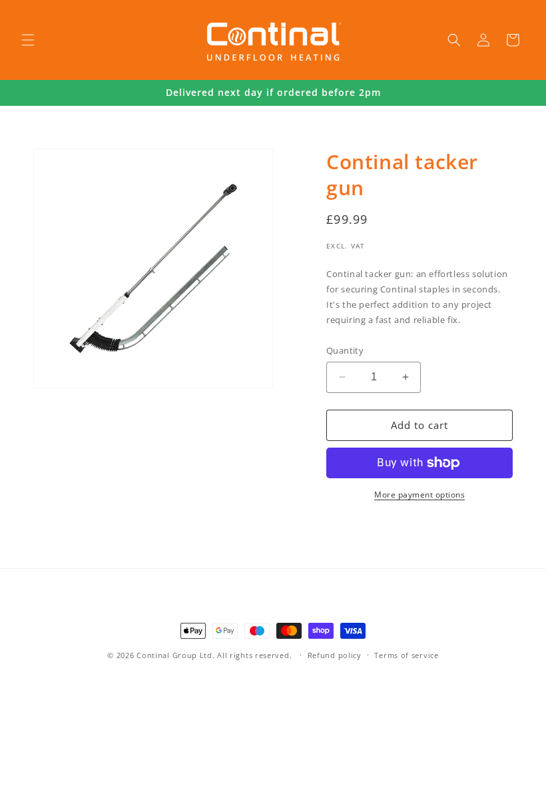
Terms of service (406, 655)
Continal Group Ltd (174, 655)
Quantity (345, 350)
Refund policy (335, 655)
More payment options (419, 494)
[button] (28, 40)
